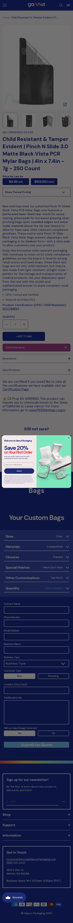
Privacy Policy (7, 480)
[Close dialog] (69, 437)
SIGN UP (19, 471)
